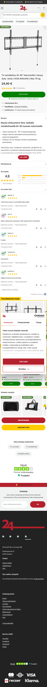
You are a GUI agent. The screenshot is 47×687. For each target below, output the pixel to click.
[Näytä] (45, 164)
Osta (11, 384)
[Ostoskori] (44, 8)
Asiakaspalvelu (39, 579)
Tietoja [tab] (38, 322)
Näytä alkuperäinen (21, 206)
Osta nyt (23, 94)
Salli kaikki (23, 361)
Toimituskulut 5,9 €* (24, 485)
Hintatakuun (23, 420)
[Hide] (45, 118)
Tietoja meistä (7, 563)
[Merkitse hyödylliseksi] (37, 209)
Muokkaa (22, 369)
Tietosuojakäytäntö (9, 601)
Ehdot (4, 598)
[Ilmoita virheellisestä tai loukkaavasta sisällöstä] (45, 209)
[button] (23, 189)
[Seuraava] (44, 405)
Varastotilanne (7, 615)
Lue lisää (23, 157)
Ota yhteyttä (6, 606)
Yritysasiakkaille (7, 623)
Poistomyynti (23, 427)
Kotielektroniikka (8, 22)
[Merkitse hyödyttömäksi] (41, 209)
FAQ (3, 568)
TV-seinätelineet (32, 22)
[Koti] (23, 8)
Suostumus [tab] (8, 322)
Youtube (5, 638)
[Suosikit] (38, 8)
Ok (38, 504)
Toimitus (5, 604)
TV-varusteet (20, 22)
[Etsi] (42, 15)
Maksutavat (6, 612)
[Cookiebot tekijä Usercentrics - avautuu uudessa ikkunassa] (34, 316)
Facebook (5, 641)
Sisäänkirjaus (6, 566)
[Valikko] (2, 8)
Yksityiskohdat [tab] (23, 322)
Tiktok (4, 647)
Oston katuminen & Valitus (11, 609)
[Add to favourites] (44, 27)
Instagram (5, 644)
